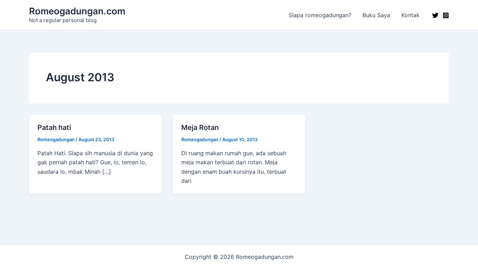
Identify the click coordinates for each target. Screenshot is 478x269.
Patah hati (54, 127)
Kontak (410, 15)
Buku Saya (376, 15)
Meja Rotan (200, 127)
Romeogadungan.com (77, 11)
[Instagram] (446, 15)
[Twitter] (435, 15)
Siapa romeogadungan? (320, 15)
